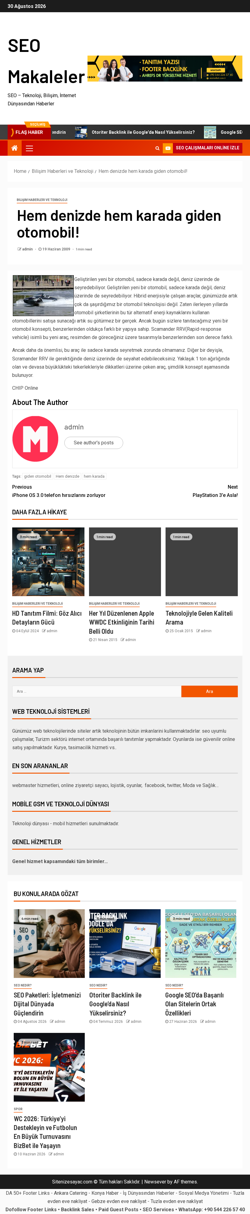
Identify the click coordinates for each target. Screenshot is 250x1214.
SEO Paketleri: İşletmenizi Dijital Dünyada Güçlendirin (47, 1004)
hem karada (94, 476)
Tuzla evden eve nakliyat (177, 1201)
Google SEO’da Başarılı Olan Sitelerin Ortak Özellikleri (194, 1004)
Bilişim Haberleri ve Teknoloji (42, 200)
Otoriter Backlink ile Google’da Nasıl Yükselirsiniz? (124, 132)
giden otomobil (37, 476)
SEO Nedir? (23, 985)
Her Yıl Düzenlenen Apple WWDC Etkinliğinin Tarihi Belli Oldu (121, 622)
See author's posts (94, 443)
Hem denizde (67, 476)
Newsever (155, 1182)
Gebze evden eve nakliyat (118, 1201)
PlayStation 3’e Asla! (215, 491)
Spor (18, 1109)
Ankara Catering (70, 1193)
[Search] (157, 148)
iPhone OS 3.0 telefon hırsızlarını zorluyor (58, 491)
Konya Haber (105, 1193)
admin (28, 249)
